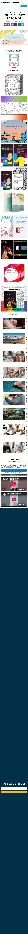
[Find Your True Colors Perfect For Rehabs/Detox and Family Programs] (14, 311)
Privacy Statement (16, 472)
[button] (26, 461)
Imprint (22, 472)
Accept (14, 470)
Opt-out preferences (8, 472)
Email (2, 786)
